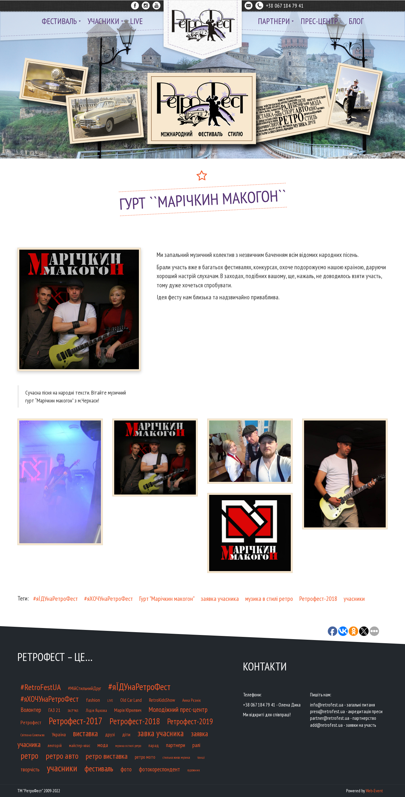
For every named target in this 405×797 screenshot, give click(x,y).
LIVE (110, 700)
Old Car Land (131, 700)
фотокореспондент (159, 769)
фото (126, 769)
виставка (85, 733)
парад (153, 745)
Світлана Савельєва (33, 735)
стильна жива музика (176, 757)
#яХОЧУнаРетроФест (108, 599)
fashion (93, 699)
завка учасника (161, 733)
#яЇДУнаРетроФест (55, 599)
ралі (196, 745)
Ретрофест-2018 (318, 599)
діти (126, 734)
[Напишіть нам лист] (248, 4)
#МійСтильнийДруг (84, 688)
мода (102, 745)
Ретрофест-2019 (190, 721)
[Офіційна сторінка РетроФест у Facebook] (135, 4)
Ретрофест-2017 (75, 721)
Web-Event (374, 791)
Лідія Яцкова (96, 710)
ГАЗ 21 (54, 710)
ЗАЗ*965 (72, 710)
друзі (110, 734)
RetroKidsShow (162, 700)
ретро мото (145, 757)
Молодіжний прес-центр (178, 709)
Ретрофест (31, 722)
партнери (175, 745)
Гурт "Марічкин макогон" (167, 599)
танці (201, 757)
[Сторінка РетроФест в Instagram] (146, 4)
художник (193, 770)
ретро (29, 755)
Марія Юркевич (127, 710)
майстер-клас (79, 745)
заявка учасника (220, 599)
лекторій (55, 745)
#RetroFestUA (41, 687)
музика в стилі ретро (269, 599)
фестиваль (98, 768)
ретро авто (62, 755)
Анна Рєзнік (191, 700)
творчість (30, 769)
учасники (354, 599)
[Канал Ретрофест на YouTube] (156, 4)
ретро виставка (107, 756)
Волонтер (31, 709)
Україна (59, 734)
